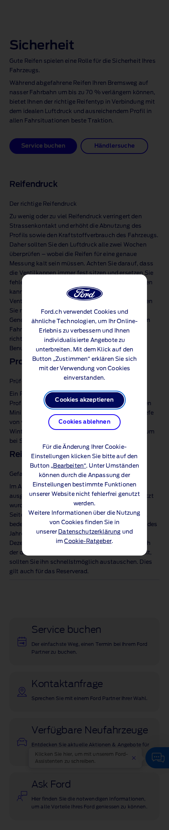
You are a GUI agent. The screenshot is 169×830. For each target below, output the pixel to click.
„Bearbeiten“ (68, 466)
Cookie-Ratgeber (87, 541)
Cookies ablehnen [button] (84, 422)
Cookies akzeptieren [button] (84, 400)
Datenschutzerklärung (89, 532)
